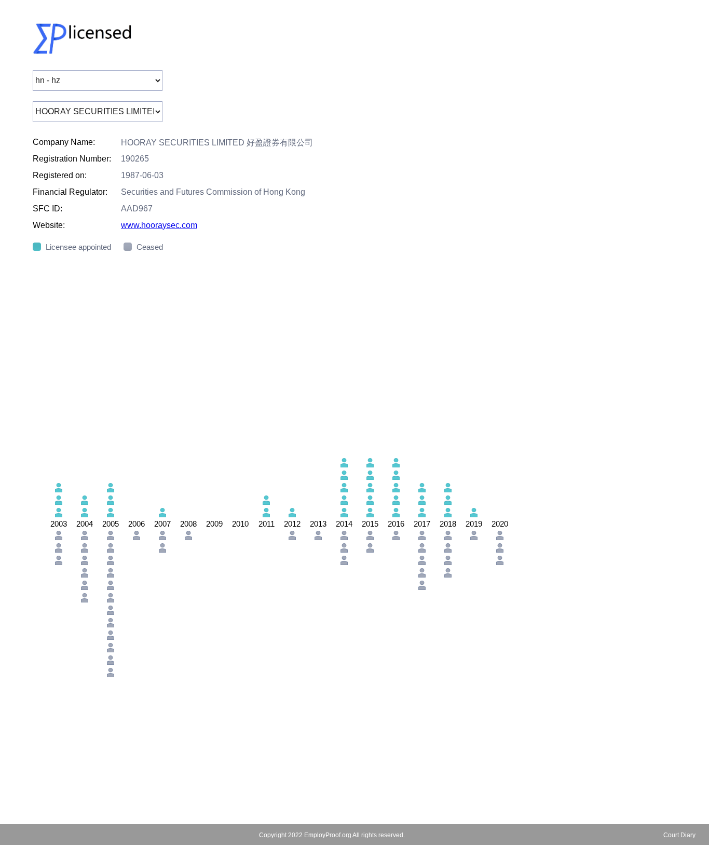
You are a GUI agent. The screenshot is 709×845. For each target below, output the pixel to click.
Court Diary (679, 835)
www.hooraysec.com (159, 225)
